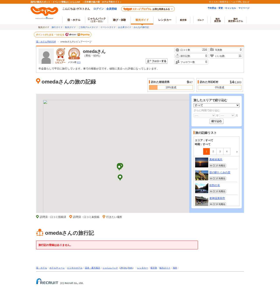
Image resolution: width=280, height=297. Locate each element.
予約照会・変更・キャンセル (222, 8)
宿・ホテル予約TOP (46, 41)
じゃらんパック (97, 20)
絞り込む (217, 121)
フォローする (157, 61)
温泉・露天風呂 (92, 268)
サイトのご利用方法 (219, 1)
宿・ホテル (41, 268)
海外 (217, 19)
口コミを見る (217, 166)
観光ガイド (70, 27)
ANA (130, 268)
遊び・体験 (119, 19)
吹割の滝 (214, 185)
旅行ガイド (57, 27)
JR (121, 268)
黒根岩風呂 (215, 159)
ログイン (98, 8)
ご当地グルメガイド (88, 27)
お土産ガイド (124, 27)
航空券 (183, 20)
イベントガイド (108, 27)
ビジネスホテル (74, 268)
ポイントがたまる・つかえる (50, 34)
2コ (79, 62)
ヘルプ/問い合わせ (240, 1)
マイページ (243, 8)
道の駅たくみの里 (219, 172)
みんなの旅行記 (141, 27)
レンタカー (165, 19)
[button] (120, 177)
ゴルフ (200, 20)
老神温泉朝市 (217, 198)
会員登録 (111, 8)
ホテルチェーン (57, 268)
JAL (125, 268)
